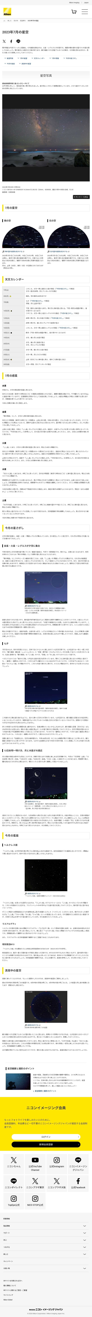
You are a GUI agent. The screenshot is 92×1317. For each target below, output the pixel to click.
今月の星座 (11, 64)
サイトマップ (8, 1295)
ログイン (46, 1137)
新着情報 (6, 1219)
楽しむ (10, 20)
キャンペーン (8, 1261)
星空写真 (10, 58)
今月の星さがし (71, 58)
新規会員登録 (46, 1144)
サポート (6, 1233)
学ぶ (5, 1240)
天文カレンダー (39, 58)
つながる (6, 1247)
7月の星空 (23, 58)
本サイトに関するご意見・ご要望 (15, 1290)
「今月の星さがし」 (62, 289)
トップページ (4, 21)
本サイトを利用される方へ (12, 1281)
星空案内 (22, 20)
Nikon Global (7, 1300)
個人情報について (9, 1285)
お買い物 (6, 1268)
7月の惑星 (55, 58)
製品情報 (6, 1226)
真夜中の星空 (26, 64)
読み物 (16, 20)
